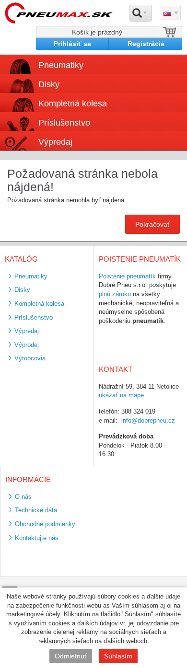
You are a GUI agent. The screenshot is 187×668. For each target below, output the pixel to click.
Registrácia (146, 43)
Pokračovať (152, 224)
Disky (22, 289)
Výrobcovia (30, 358)
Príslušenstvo (64, 122)
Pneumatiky (30, 276)
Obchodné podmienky (45, 524)
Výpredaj (55, 142)
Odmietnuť (71, 656)
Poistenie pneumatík (127, 276)
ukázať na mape (121, 395)
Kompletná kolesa (39, 303)
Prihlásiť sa (72, 43)
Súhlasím (118, 656)
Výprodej (26, 344)
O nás (23, 496)
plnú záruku (115, 294)
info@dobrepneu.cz (148, 420)
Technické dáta (36, 510)
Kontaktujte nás (36, 537)
